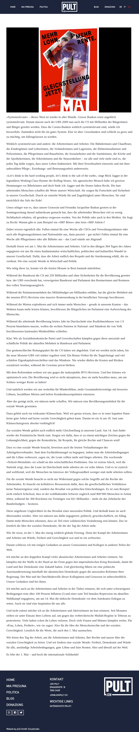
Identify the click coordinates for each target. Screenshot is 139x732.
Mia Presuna (27, 7)
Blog (96, 7)
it (125, 7)
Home (12, 7)
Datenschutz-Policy (60, 706)
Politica (44, 7)
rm (129, 7)
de (120, 7)
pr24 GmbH (22, 729)
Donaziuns (110, 7)
